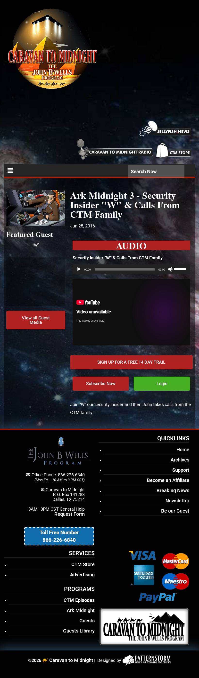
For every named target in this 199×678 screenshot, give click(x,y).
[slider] (181, 268)
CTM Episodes (79, 600)
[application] (131, 269)
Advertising (82, 575)
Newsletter (177, 501)
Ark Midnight (81, 610)
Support (180, 470)
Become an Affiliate (168, 480)
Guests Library (79, 631)
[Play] (78, 269)
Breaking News (173, 490)
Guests (87, 621)
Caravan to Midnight (71, 660)
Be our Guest (175, 511)
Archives (180, 460)
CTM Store (83, 564)
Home (182, 449)
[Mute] (170, 269)
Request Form (69, 514)
